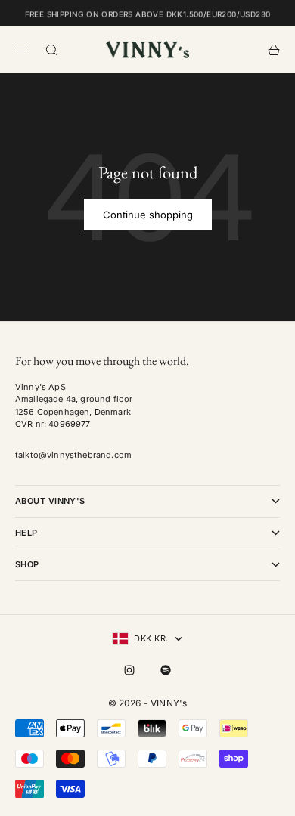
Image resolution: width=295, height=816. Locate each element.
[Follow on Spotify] (166, 670)
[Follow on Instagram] (129, 670)
